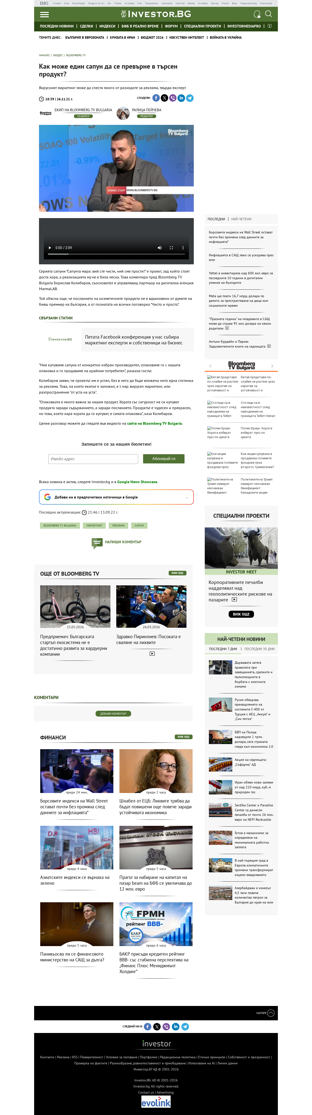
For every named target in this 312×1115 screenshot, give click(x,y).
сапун (139, 525)
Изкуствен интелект (186, 37)
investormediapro (244, 26)
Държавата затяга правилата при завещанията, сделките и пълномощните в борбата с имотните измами (254, 674)
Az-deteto (203, 3)
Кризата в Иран (122, 37)
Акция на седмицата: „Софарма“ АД (250, 762)
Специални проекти (202, 26)
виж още (178, 573)
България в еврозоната (84, 37)
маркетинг (94, 525)
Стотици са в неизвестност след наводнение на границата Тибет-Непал (258, 409)
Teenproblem (151, 3)
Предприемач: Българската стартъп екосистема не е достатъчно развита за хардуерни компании (73, 645)
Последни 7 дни (223, 649)
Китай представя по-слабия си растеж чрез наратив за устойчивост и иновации (241, 386)
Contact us (146, 1092)
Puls (139, 3)
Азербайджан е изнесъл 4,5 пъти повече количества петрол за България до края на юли (254, 895)
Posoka (225, 3)
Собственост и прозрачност (249, 1057)
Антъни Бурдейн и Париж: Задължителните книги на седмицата (237, 344)
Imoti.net (180, 3)
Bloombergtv (78, 3)
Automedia (166, 3)
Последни (216, 219)
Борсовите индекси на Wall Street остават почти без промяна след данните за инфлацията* (241, 237)
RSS (75, 1057)
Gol (109, 3)
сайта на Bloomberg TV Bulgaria (154, 423)
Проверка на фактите (90, 1063)
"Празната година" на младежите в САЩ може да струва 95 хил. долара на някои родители (240, 324)
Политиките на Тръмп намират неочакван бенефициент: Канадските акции (257, 486)
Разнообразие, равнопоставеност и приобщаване (148, 1063)
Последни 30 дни (259, 649)
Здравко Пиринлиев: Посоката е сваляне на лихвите (148, 639)
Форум (171, 26)
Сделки (86, 26)
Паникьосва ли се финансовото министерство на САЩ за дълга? (72, 957)
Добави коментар (113, 713)
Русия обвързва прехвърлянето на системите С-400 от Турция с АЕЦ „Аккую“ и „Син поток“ (252, 709)
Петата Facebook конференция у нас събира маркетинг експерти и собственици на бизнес (134, 340)
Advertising (165, 1092)
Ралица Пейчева (146, 110)
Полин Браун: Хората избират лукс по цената (256, 432)
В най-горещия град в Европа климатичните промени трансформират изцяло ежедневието (254, 867)
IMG (45, 3)
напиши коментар (123, 541)
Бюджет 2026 (152, 37)
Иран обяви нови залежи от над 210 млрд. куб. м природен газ (254, 787)
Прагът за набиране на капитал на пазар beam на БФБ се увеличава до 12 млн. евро (155, 883)
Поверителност (91, 1057)
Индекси (107, 26)
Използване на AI (201, 1063)
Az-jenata (129, 3)
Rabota (191, 3)
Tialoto (117, 3)
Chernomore (266, 3)
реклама (118, 525)
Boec (234, 3)
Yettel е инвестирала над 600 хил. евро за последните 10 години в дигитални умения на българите (241, 278)
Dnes (66, 3)
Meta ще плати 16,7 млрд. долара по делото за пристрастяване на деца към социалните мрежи (238, 301)
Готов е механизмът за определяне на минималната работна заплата (252, 840)
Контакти (47, 1057)
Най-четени (241, 219)
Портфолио (148, 1057)
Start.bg (214, 3)
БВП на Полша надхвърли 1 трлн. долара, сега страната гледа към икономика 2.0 (254, 739)
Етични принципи (211, 1057)
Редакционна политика (177, 1057)
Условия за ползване (121, 1057)
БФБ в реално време (140, 26)
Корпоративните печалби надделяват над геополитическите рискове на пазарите (240, 591)
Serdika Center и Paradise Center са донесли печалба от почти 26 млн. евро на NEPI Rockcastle (254, 812)
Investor (57, 3)
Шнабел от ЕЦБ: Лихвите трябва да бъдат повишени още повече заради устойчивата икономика (155, 806)
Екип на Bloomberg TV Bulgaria (83, 110)
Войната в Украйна (226, 37)
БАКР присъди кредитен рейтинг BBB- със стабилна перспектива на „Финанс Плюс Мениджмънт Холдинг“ (153, 962)
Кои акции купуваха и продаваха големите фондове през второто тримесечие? (257, 460)
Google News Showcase (137, 481)
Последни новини (57, 26)
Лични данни (227, 1063)
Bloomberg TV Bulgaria (60, 525)
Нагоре (261, 1013)
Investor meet (269, 25)
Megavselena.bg (248, 3)
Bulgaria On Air (96, 3)
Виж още (241, 614)
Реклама (63, 1057)
